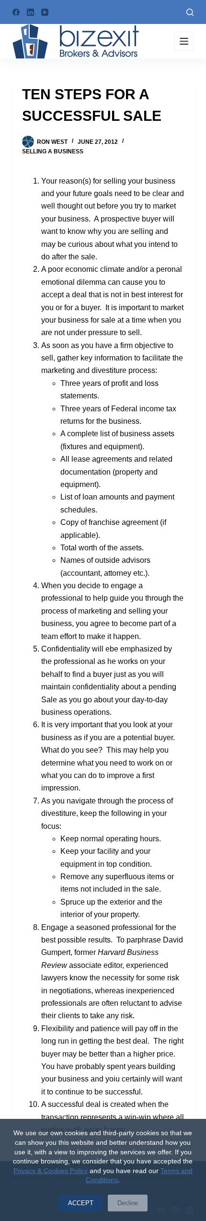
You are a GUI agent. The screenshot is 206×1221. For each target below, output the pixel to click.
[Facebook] (16, 12)
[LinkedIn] (30, 12)
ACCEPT (80, 1203)
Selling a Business (52, 151)
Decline (127, 1203)
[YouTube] (44, 12)
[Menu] (184, 41)
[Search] (190, 12)
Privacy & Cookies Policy (50, 1170)
